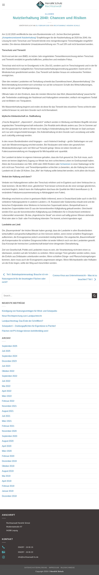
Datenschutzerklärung (35, 568)
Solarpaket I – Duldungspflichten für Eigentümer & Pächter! (29, 326)
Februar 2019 (8, 486)
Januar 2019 (7, 491)
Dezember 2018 (9, 496)
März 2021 (7, 421)
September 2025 (9, 346)
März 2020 (7, 451)
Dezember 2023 (9, 361)
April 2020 (6, 446)
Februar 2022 (8, 401)
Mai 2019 (6, 476)
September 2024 (9, 356)
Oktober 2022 (8, 371)
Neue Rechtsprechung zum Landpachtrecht (22, 316)
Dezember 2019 (9, 461)
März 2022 (7, 396)
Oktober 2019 (8, 466)
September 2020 (9, 436)
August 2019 (8, 471)
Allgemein (49, 14)
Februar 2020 (8, 456)
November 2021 (9, 406)
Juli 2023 (6, 366)
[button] (3, 5)
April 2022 (6, 391)
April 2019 (6, 481)
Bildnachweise (68, 568)
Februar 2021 (8, 426)
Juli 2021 (6, 416)
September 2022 (9, 376)
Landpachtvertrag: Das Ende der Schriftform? (22, 321)
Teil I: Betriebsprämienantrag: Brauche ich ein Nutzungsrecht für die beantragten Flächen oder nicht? (25, 278)
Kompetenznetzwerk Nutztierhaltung (19, 38)
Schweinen (65, 164)
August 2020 (8, 441)
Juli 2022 (6, 381)
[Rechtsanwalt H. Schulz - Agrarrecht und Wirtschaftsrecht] (49, 4)
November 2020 (9, 431)
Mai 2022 (6, 386)
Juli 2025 (6, 351)
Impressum (54, 568)
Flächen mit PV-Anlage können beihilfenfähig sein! (25, 331)
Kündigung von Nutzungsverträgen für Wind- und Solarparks (29, 311)
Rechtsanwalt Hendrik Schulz (67, 25)
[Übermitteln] (94, 295)
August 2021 (8, 411)
